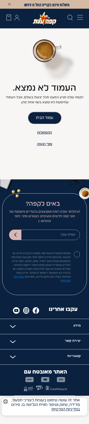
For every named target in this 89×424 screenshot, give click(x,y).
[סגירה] (5, 401)
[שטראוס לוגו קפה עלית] (44, 18)
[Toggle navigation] (78, 18)
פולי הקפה (44, 144)
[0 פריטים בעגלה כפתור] (9, 18)
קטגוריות (74, 356)
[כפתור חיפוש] (70, 18)
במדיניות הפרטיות (65, 409)
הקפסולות (44, 132)
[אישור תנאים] (77, 254)
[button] (17, 18)
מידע (77, 325)
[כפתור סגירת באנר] (9, 4)
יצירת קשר (73, 340)
